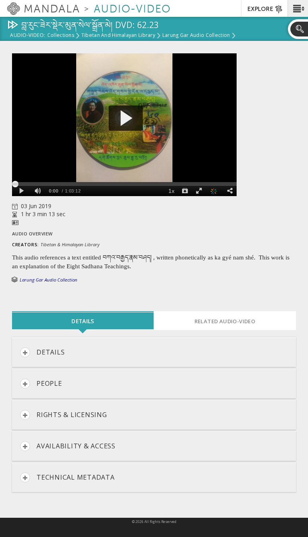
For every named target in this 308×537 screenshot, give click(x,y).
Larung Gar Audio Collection (196, 36)
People (49, 383)
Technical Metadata (75, 477)
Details (50, 352)
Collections (60, 36)
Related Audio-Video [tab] (225, 321)
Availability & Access (76, 446)
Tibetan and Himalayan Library (118, 36)
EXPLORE (260, 9)
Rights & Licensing (71, 414)
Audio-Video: (27, 36)
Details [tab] (82, 321)
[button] (298, 8)
